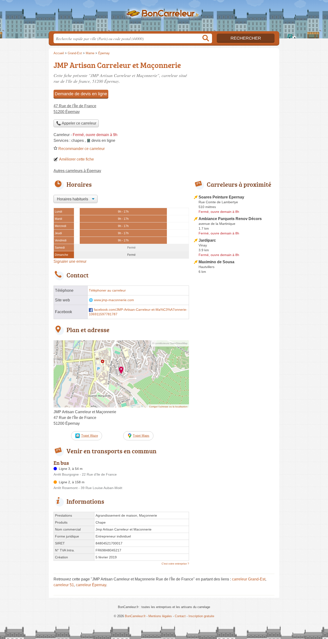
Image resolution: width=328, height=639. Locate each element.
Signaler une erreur (70, 261)
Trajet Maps (141, 435)
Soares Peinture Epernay (221, 197)
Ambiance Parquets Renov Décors (230, 219)
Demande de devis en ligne (81, 93)
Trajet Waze (89, 435)
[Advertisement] (234, 387)
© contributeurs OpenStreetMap (170, 343)
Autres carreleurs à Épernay (77, 171)
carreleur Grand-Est (248, 579)
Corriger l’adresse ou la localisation (168, 406)
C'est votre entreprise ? (175, 563)
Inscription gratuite (201, 616)
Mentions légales (160, 616)
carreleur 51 (64, 585)
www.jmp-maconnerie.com (114, 300)
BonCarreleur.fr (164, 17)
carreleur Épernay (91, 585)
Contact (180, 616)
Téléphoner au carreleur (107, 290)
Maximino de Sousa (216, 262)
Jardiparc (207, 240)
